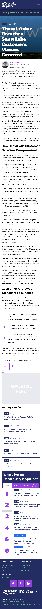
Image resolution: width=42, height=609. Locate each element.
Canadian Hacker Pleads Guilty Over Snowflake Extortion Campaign (17, 430)
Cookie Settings (26, 604)
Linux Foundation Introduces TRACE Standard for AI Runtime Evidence (26, 518)
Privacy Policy (20, 602)
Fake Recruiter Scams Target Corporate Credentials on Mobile (26, 528)
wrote (11, 258)
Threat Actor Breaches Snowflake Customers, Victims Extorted (20, 13)
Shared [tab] (16, 485)
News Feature (20, 535)
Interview (18, 547)
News (21, 12)
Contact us (5, 570)
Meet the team (6, 568)
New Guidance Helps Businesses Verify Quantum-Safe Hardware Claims (26, 495)
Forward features (26, 565)
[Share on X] (12, 366)
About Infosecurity (7, 565)
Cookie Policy (36, 604)
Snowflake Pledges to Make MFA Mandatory (20, 454)
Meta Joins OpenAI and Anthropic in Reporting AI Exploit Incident (27, 505)
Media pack (5, 578)
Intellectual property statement (11, 604)
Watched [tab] (25, 485)
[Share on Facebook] (5, 366)
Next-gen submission (27, 570)
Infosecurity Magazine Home (10, 12)
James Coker (15, 62)
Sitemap (4, 607)
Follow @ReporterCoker (17, 67)
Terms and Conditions (8, 602)
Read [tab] (7, 485)
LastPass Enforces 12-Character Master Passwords (19, 465)
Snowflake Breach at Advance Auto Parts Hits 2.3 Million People (20, 418)
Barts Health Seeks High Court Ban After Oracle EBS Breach (19, 442)
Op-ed (23, 568)
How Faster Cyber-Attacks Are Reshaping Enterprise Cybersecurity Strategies (26, 541)
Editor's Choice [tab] (34, 485)
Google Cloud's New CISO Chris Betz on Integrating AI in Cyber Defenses (25, 552)
